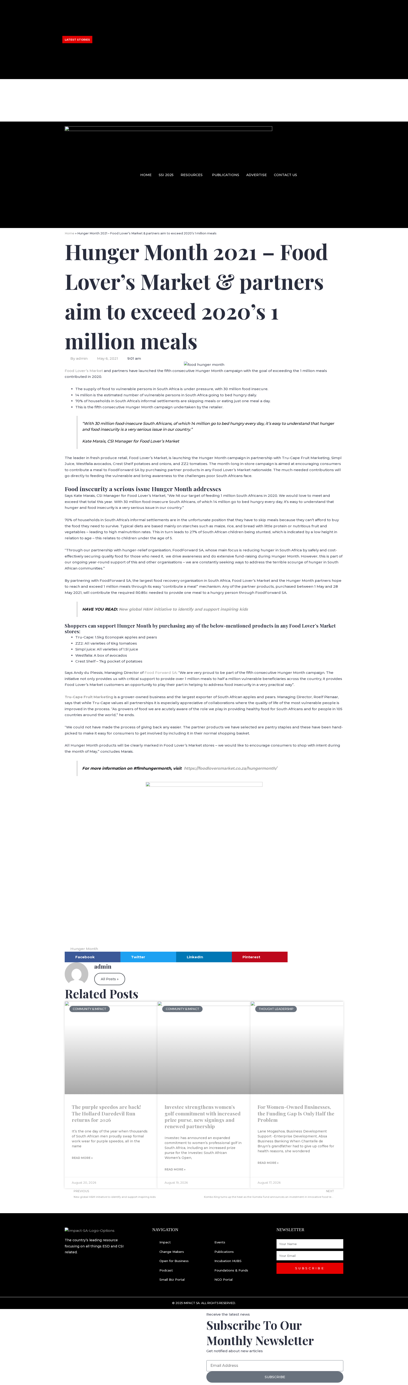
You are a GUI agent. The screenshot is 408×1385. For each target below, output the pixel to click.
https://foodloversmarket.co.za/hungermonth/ (230, 768)
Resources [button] (192, 175)
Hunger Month (84, 948)
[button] (192, 175)
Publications (225, 175)
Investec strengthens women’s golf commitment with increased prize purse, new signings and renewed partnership (134, 28)
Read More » (82, 1158)
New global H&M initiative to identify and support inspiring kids (183, 609)
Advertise (256, 175)
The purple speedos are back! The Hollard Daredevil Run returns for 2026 (106, 1113)
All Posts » (110, 979)
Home (146, 175)
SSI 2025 (166, 175)
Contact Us (285, 175)
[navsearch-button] (340, 174)
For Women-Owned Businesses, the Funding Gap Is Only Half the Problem (296, 1113)
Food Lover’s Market (84, 370)
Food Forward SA (160, 672)
